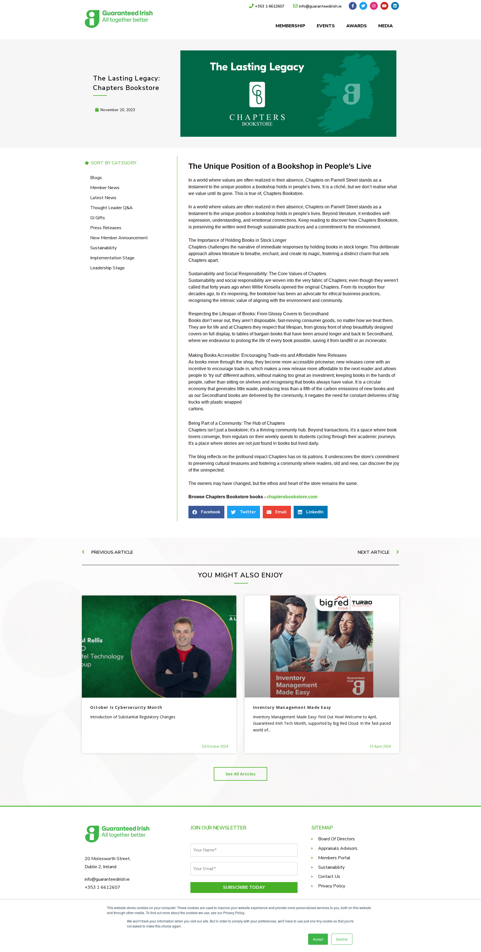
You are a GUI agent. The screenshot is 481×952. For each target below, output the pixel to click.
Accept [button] (318, 939)
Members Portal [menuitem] (334, 858)
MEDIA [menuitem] (385, 26)
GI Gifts (97, 218)
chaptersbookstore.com (292, 496)
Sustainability (103, 248)
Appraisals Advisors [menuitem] (337, 848)
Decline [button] (342, 939)
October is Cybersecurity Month (126, 707)
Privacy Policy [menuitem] (331, 886)
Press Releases (105, 228)
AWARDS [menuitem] (356, 26)
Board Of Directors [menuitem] (336, 839)
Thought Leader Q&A (111, 208)
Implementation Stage (112, 258)
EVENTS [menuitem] (326, 26)
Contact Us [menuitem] (329, 876)
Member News (104, 188)
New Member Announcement (119, 238)
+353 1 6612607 (102, 887)
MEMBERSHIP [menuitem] (290, 26)
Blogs (96, 178)
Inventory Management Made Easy (292, 707)
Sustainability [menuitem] (331, 867)
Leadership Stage (107, 268)
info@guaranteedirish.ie (107, 879)
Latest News (103, 198)
